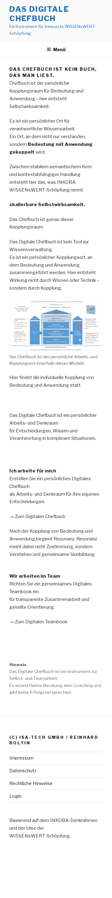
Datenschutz (22, 771)
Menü (59, 49)
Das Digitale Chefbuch (39, 14)
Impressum (21, 758)
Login (15, 796)
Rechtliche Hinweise (31, 783)
